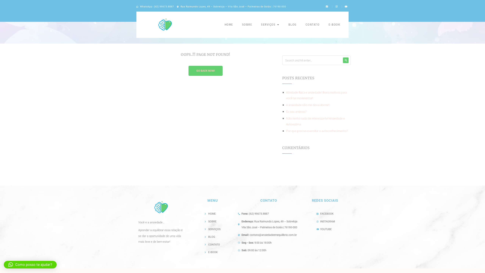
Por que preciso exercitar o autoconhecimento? (317, 131)
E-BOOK (334, 24)
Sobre (247, 24)
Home (229, 24)
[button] (30, 264)
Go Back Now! (205, 70)
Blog (292, 24)
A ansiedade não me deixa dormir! (307, 105)
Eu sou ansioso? (296, 111)
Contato (313, 24)
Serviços (268, 24)
